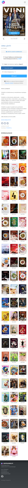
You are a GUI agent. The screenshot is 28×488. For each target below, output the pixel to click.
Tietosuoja (4, 471)
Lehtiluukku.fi (8, 463)
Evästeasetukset (5, 473)
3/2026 (19, 58)
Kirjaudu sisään (9, 83)
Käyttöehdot (4, 469)
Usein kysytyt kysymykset (8, 466)
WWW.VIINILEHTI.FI (6, 120)
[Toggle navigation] (25, 2)
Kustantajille (5, 472)
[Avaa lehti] (5, 140)
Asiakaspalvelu (5, 465)
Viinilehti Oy (9, 127)
